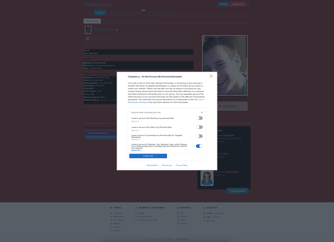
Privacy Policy (181, 165)
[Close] (212, 76)
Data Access (167, 165)
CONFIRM (148, 156)
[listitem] (167, 112)
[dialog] (167, 121)
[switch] (199, 118)
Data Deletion (152, 165)
